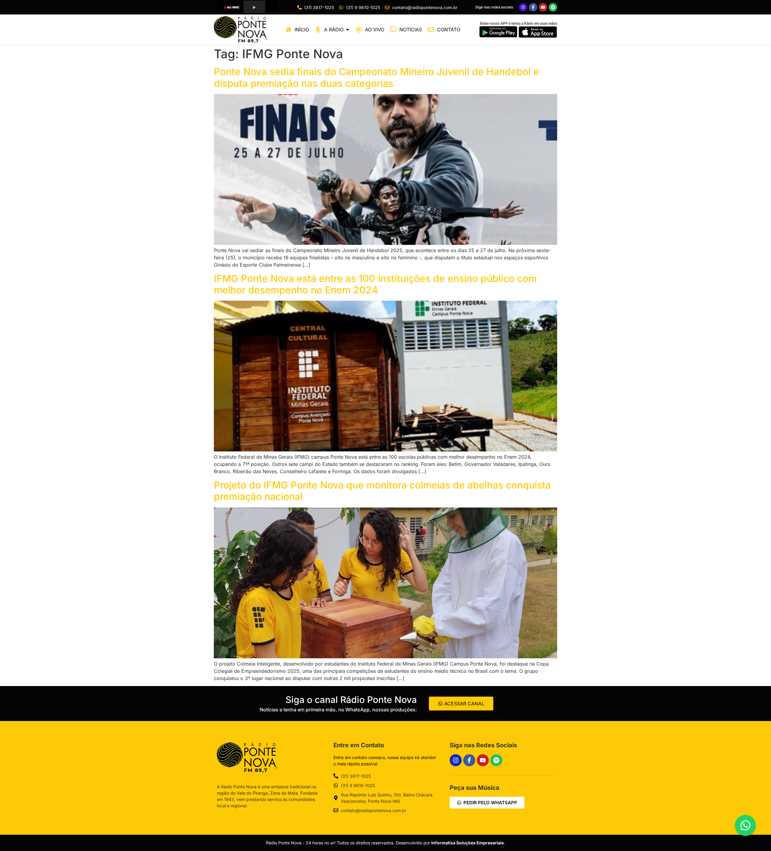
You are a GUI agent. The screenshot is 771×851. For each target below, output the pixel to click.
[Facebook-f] (533, 7)
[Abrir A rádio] (347, 29)
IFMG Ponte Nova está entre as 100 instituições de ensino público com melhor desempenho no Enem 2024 (375, 284)
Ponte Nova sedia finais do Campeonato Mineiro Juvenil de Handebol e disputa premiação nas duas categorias (376, 77)
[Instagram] (523, 7)
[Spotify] (553, 7)
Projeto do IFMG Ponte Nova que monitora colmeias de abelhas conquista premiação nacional (382, 490)
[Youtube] (543, 7)
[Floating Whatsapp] (745, 825)
